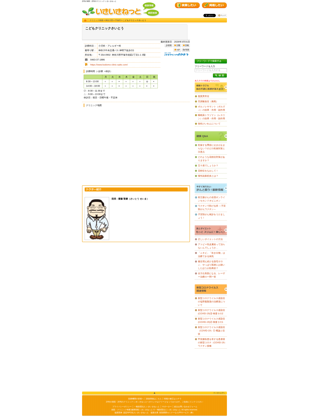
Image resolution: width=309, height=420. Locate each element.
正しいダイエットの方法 (210, 239)
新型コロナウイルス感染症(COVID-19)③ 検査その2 (211, 312)
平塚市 (118, 20)
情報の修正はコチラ (172, 399)
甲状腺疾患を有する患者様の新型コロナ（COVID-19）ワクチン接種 (212, 342)
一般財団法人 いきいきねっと (147, 406)
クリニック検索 (96, 20)
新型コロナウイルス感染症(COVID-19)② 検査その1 (211, 320)
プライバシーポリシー (122, 406)
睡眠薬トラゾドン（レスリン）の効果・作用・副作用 (211, 117)
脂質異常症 (203, 96)
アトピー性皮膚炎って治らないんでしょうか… (211, 246)
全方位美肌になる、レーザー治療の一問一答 (211, 275)
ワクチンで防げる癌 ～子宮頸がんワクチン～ (212, 207)
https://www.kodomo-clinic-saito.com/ (109, 64)
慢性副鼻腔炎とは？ (208, 176)
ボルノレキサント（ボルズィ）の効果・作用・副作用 (211, 108)
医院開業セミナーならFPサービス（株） (177, 412)
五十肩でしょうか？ (208, 165)
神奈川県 (109, 20)
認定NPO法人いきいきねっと (136, 412)
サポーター (167, 406)
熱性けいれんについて (209, 123)
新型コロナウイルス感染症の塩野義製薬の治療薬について (211, 301)
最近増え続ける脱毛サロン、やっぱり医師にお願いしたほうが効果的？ (211, 264)
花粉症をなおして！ (208, 170)
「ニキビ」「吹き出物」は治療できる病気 (211, 255)
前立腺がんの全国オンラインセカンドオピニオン (211, 199)
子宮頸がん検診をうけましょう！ (211, 216)
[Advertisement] (136, 267)
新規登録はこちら (154, 399)
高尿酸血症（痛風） (208, 101)
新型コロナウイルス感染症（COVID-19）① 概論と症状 (211, 330)
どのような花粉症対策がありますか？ (211, 159)
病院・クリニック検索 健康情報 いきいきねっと (132, 410)
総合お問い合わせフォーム (185, 406)
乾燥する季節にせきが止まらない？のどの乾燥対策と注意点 (211, 148)
